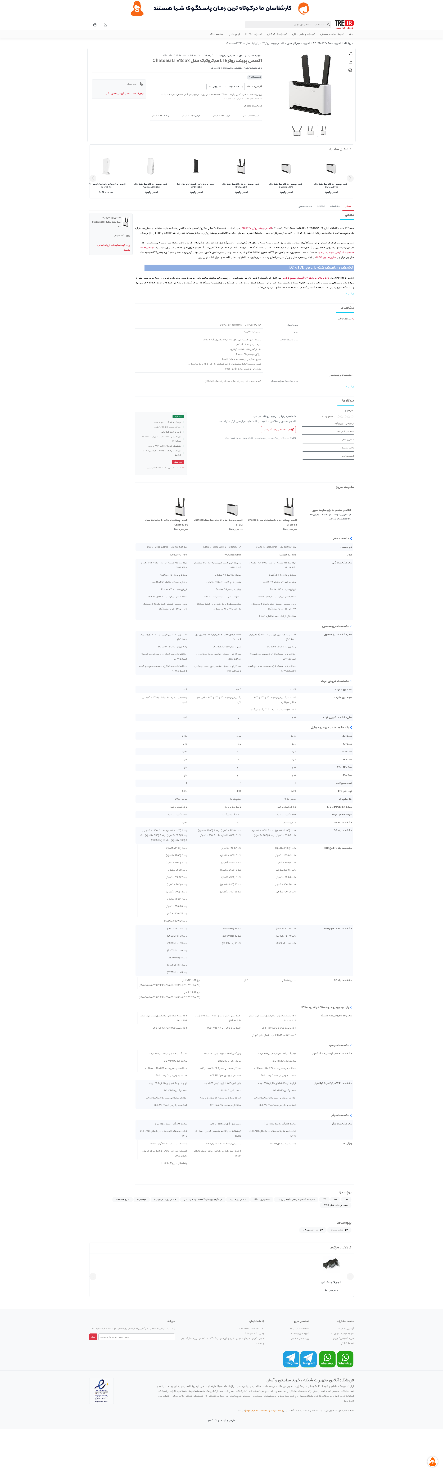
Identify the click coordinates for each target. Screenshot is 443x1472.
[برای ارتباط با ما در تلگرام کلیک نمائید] (308, 1359)
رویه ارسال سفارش (300, 1338)
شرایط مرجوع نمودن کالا (342, 1333)
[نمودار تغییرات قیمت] (351, 62)
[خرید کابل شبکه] (221, 8)
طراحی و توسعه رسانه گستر (221, 1420)
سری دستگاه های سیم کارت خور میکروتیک (296, 1199)
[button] (351, 54)
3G (346, 1199)
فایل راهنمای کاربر (311, 1230)
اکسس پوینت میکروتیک (165, 1199)
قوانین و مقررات (346, 1329)
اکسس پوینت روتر (238, 1199)
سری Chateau (122, 1199)
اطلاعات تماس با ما (299, 1329)
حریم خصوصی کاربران (343, 1338)
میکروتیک (141, 1199)
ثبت (93, 1337)
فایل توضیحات (337, 1230)
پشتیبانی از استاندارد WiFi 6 (336, 1205)
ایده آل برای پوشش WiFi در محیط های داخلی (203, 1199)
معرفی (348, 206)
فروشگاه (348, 43)
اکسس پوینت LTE (262, 1199)
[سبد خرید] (93, 24)
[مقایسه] (351, 70)
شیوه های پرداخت (300, 1333)
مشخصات (335, 206)
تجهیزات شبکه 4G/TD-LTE (327, 43)
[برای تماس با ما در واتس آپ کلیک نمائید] (345, 1359)
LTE (324, 1199)
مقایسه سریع (305, 206)
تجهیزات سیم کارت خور (298, 43)
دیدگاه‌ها (321, 206)
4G (335, 1199)
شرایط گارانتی (347, 1343)
